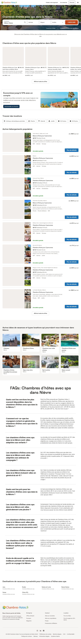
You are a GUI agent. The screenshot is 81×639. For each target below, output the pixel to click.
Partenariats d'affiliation (51, 623)
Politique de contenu (26, 636)
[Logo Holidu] (9, 2)
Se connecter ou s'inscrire (11, 106)
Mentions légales (57, 634)
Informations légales (44, 636)
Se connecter (63, 2)
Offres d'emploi (30, 615)
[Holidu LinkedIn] (40, 630)
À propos (28, 618)
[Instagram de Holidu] (37, 630)
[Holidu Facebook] (43, 630)
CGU (64, 634)
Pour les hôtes (67, 615)
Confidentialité (70, 634)
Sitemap (35, 636)
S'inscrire (72, 2)
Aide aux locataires (50, 615)
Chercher (71, 22)
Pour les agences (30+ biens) (69, 619)
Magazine (28, 620)
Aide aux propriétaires (50, 618)
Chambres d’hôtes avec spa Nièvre (69, 28)
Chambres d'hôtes (50, 28)
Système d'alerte (55, 636)
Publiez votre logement (52, 2)
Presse (46, 620)
